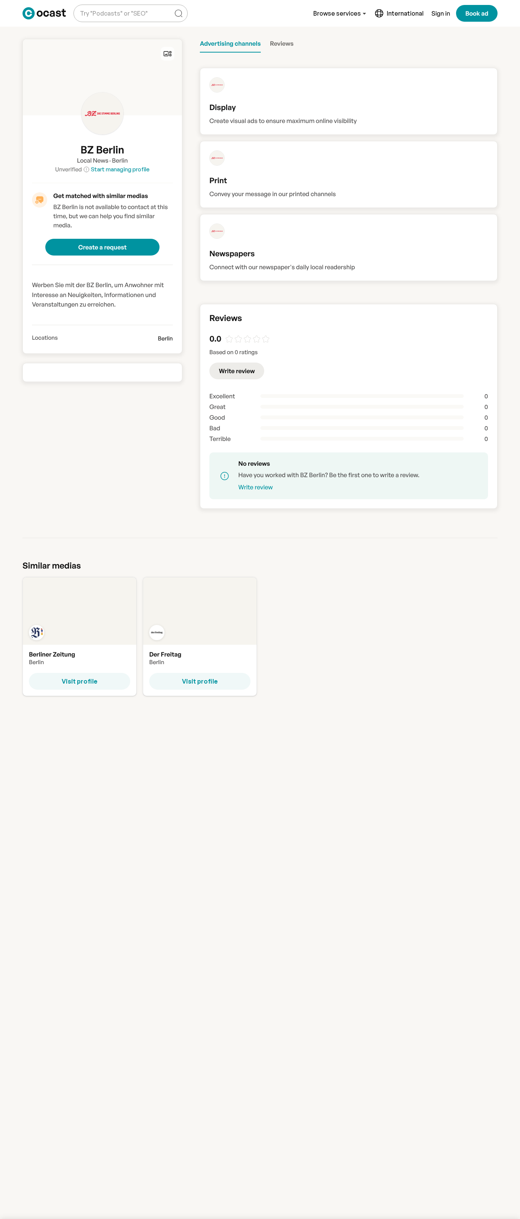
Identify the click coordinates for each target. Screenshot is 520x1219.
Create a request (102, 247)
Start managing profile (120, 169)
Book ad (476, 13)
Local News (92, 160)
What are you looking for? (112, 7)
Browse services (337, 13)
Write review (237, 371)
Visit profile (79, 681)
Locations (45, 337)
